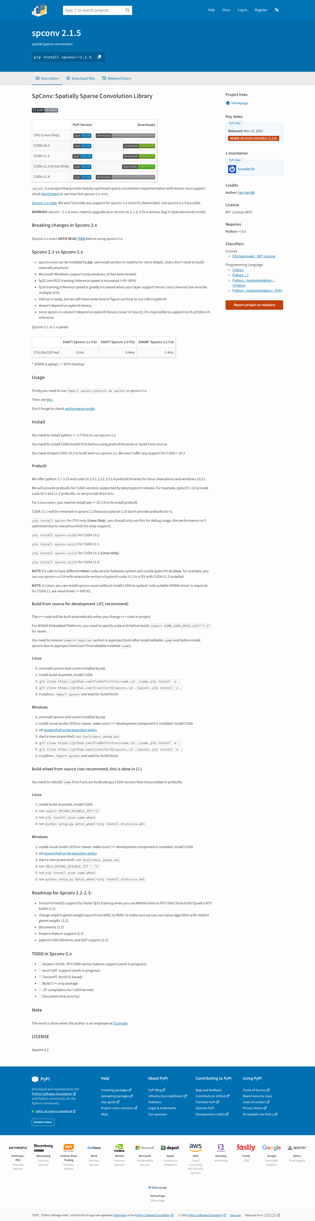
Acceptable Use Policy (258, 1114)
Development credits (210, 1114)
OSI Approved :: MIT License (253, 256)
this (49, 399)
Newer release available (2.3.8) (253, 138)
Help (211, 9)
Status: (54, 1111)
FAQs (104, 1114)
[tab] (47, 78)
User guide (108, 1102)
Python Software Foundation (52, 1093)
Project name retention (117, 1108)
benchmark (50, 194)
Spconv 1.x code (44, 202)
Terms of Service (254, 1090)
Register (261, 9)
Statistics (154, 1102)
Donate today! (43, 1122)
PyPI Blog (154, 1090)
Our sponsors (157, 1114)
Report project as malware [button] (254, 304)
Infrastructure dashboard (165, 1096)
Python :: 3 (240, 275)
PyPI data (234, 123)
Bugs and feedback (209, 1090)
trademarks (120, 1215)
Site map (235, 1215)
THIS (81, 238)
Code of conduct (254, 1102)
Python (238, 270)
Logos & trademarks (162, 1108)
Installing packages (114, 1090)
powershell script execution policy (70, 730)
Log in (242, 9)
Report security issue (257, 1096)
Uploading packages (115, 1096)
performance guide (80, 408)
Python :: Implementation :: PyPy (257, 290)
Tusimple (120, 1023)
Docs (226, 9)
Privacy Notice (253, 1108)
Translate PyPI (205, 1102)
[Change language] (277, 10)
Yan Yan (244, 192)
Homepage (239, 103)
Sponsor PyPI (205, 1108)
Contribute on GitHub (211, 1096)
